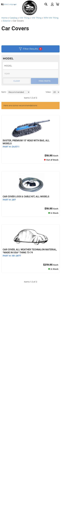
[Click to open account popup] (52, 4)
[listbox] (30, 65)
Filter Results (32, 48)
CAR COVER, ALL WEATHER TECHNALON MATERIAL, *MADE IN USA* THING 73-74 (30, 251)
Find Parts (44, 81)
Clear (16, 81)
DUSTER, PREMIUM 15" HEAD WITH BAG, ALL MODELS (26, 142)
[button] (46, 4)
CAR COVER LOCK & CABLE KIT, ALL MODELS (26, 196)
